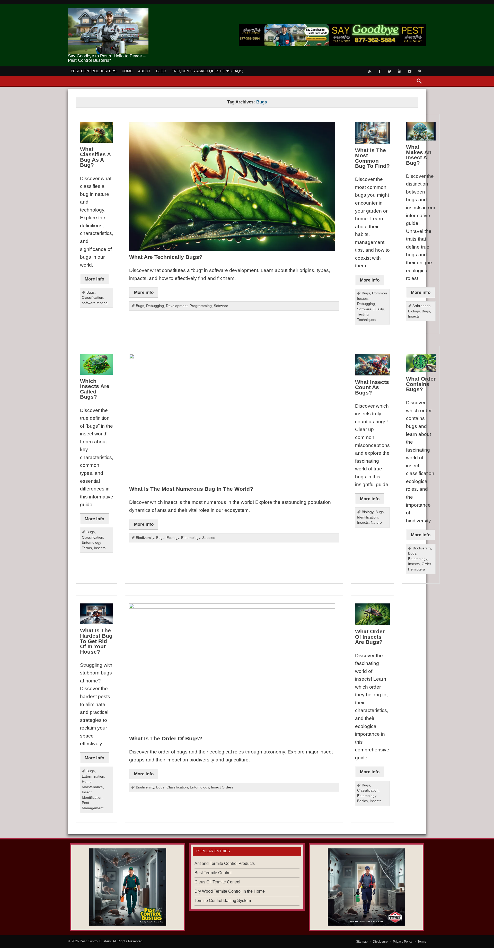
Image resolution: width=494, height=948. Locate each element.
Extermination (93, 776)
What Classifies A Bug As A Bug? (95, 157)
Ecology (172, 538)
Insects (414, 316)
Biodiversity (145, 538)
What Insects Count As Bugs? (372, 387)
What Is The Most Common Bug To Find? (372, 158)
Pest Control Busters (93, 71)
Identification (367, 517)
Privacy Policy (402, 941)
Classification (92, 298)
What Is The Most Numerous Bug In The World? (191, 489)
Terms (422, 941)
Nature (376, 522)
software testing (95, 303)
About (144, 71)
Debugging (155, 306)
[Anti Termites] (366, 887)
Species (208, 538)
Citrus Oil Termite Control (217, 882)
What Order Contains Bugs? (421, 384)
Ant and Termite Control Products (225, 863)
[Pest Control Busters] (108, 10)
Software (221, 306)
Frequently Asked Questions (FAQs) (207, 71)
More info (94, 279)
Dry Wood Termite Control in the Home (230, 891)
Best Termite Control (213, 873)
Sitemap (362, 941)
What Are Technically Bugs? (165, 257)
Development (177, 306)
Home (127, 71)
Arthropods (421, 306)
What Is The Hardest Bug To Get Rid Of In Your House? (96, 640)
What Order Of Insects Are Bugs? (370, 636)
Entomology (190, 538)
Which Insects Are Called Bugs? (94, 389)
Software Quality (370, 309)
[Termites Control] (127, 887)
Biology (414, 311)
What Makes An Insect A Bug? (418, 155)
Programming (201, 306)
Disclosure (380, 941)
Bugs (90, 292)
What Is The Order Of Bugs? (165, 738)
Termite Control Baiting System (223, 900)
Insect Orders (222, 787)
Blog (161, 71)
